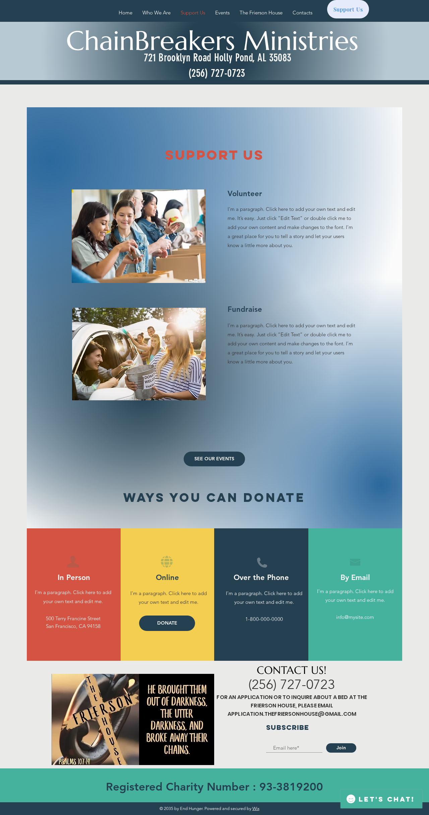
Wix (255, 808)
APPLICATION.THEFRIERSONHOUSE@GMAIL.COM (292, 714)
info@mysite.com (355, 617)
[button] (167, 623)
